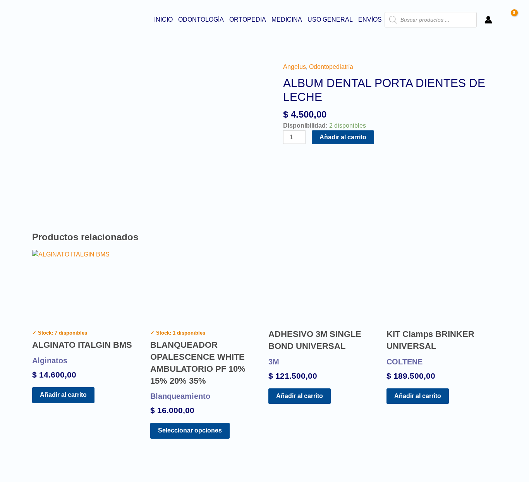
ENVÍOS (370, 19)
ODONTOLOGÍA (201, 19)
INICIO (163, 19)
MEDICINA (286, 19)
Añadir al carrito (342, 137)
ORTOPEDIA (247, 19)
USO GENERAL (330, 19)
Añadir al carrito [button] (63, 394)
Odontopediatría (331, 66)
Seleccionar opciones (190, 430)
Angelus (294, 66)
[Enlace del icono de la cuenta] (488, 20)
